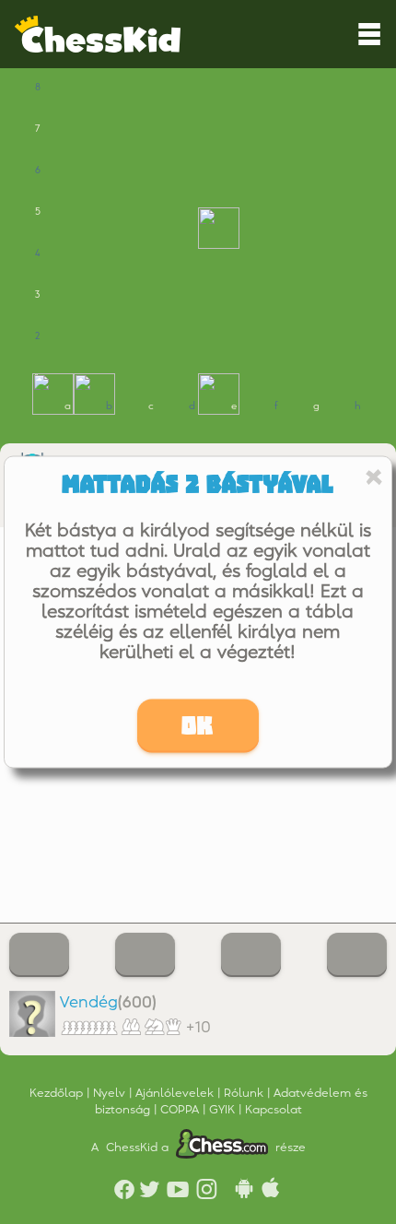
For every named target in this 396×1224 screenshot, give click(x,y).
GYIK (224, 1109)
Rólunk (245, 1093)
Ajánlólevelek (176, 1093)
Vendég (89, 1002)
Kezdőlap (58, 1093)
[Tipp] (145, 955)
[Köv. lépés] (357, 955)
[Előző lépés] (251, 955)
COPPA (181, 1109)
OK (197, 726)
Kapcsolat (273, 1109)
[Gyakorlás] (39, 955)
